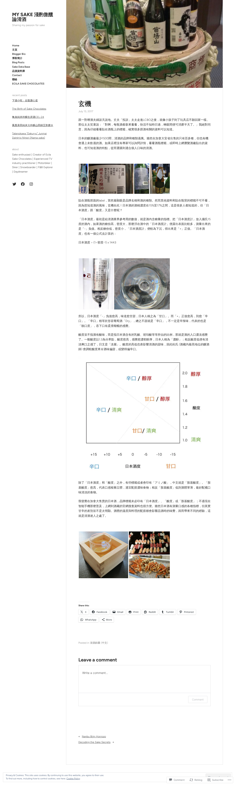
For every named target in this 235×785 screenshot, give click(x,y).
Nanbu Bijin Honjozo (94, 736)
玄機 (84, 104)
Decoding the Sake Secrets (94, 742)
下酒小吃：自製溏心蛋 (25, 100)
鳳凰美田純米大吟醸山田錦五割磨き (32, 125)
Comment (198, 699)
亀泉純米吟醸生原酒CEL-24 (28, 117)
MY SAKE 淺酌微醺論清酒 (32, 17)
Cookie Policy (73, 778)
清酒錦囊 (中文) (99, 642)
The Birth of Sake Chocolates (29, 108)
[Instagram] (31, 184)
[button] (83, 178)
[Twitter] (14, 184)
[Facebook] (23, 184)
